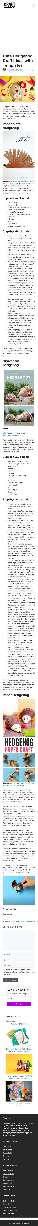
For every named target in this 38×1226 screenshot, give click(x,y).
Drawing (6, 1156)
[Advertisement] (19, 31)
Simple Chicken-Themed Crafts (19, 1104)
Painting (6, 1159)
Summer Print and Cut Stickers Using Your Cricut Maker (19, 1050)
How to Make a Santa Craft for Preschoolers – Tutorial (19, 1077)
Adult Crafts (7, 1150)
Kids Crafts (20, 921)
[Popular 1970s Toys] (10, 1022)
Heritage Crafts (8, 1174)
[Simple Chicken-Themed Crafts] (19, 1101)
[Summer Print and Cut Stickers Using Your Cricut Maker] (19, 1047)
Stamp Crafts (8, 1183)
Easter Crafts (7, 1204)
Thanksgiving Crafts (10, 1210)
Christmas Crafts (9, 1201)
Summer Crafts (8, 1186)
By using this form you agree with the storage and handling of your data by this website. (19, 972)
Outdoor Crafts (8, 1180)
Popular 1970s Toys (19, 1024)
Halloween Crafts (9, 1207)
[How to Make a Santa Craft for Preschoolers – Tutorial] (19, 1074)
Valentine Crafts (9, 1213)
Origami (5, 1177)
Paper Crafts (30, 921)
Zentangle (6, 1189)
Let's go (19, 1004)
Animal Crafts (10, 921)
